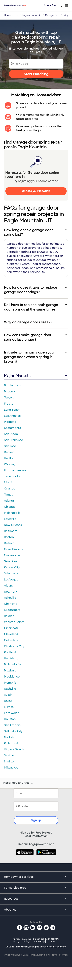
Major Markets (17, 375)
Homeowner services (18, 877)
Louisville (10, 519)
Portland (10, 652)
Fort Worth (11, 713)
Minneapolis (12, 555)
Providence (12, 676)
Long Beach (12, 409)
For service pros (15, 887)
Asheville (10, 598)
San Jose (10, 446)
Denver (9, 452)
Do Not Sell (39, 940)
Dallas (8, 701)
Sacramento (12, 428)
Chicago (10, 507)
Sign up (36, 820)
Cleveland (11, 634)
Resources (11, 898)
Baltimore (10, 531)
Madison (9, 761)
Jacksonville (12, 476)
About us (10, 909)
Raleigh (9, 616)
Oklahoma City (14, 646)
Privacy (16, 940)
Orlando (9, 488)
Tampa (8, 494)
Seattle (9, 755)
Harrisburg (11, 658)
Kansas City (12, 567)
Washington (12, 464)
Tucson (9, 397)
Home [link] (7, 15)
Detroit (9, 543)
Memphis (10, 682)
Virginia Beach (14, 749)
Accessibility (52, 940)
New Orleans (13, 525)
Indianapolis (12, 513)
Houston (10, 719)
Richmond (11, 743)
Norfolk (9, 737)
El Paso (9, 707)
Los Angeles (12, 416)
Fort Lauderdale (15, 470)
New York (10, 591)
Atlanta (9, 500)
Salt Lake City (13, 731)
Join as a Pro (48, 5)
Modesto (10, 422)
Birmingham (12, 385)
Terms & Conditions (56, 946)
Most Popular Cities (16, 783)
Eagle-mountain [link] (31, 15)
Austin (8, 695)
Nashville (10, 688)
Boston (9, 537)
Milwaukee (11, 767)
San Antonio (12, 725)
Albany (8, 585)
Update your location (36, 191)
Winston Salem (14, 622)
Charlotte (10, 604)
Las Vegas (11, 579)
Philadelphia (12, 664)
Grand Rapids (13, 549)
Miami (8, 482)
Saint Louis (11, 573)
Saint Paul (10, 561)
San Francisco (13, 440)
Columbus (11, 640)
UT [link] (16, 15)
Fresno (8, 403)
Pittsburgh (11, 670)
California (26, 940)
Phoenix (9, 391)
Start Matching (36, 74)
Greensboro (12, 610)
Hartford (10, 458)
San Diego (11, 434)
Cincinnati (11, 628)
